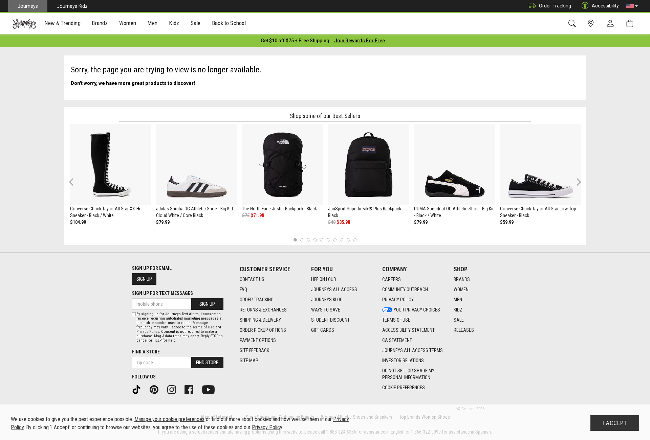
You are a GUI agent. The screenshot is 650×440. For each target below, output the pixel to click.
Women (461, 289)
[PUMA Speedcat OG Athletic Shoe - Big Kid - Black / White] (454, 164)
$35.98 (343, 222)
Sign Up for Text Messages (162, 293)
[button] (632, 6)
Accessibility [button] (605, 5)
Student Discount (330, 320)
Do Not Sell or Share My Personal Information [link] (408, 374)
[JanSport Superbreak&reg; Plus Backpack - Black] (368, 164)
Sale (459, 320)
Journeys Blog (327, 299)
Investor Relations (403, 360)
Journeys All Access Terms (412, 350)
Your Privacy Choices (417, 309)
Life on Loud (323, 279)
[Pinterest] (156, 389)
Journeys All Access (334, 289)
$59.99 (507, 222)
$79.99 (163, 222)
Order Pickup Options (263, 330)
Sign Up (144, 279)
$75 (246, 215)
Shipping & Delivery (260, 320)
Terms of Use (396, 320)
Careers (391, 279)
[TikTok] (139, 389)
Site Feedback (254, 350)
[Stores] (592, 23)
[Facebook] (191, 389)
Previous (75, 184)
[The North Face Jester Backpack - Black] (282, 164)
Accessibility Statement (408, 330)
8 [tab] (341, 239)
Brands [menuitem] (100, 23)
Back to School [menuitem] (229, 23)
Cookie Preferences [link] (403, 387)
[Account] (612, 23)
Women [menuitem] (127, 23)
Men (458, 299)
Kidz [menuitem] (174, 23)
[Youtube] (210, 389)
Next (577, 181)
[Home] (24, 23)
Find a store (146, 351)
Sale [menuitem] (196, 23)
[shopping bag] (631, 23)
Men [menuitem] (152, 23)
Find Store (207, 362)
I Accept (615, 423)
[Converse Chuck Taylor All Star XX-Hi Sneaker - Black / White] (110, 164)
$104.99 (78, 222)
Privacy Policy (398, 299)
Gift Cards (322, 330)
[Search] (573, 23)
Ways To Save (325, 309)
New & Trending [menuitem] (62, 23)
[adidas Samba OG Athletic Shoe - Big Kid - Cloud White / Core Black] (196, 164)
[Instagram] (174, 389)
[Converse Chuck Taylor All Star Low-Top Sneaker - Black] (540, 164)
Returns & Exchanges (263, 309)
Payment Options (258, 340)
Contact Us (252, 279)
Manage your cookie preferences (169, 419)
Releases (464, 330)
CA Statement (397, 340)
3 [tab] (308, 239)
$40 (331, 222)
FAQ (243, 289)
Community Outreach (405, 289)
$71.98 (257, 215)
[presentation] (62, 24)
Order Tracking (555, 5)
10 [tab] (354, 239)
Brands (462, 279)
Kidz (458, 309)
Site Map (249, 360)
